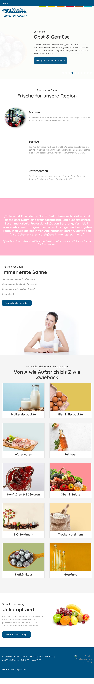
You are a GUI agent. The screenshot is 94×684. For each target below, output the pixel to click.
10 (91, 73)
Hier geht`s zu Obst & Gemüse (50, 60)
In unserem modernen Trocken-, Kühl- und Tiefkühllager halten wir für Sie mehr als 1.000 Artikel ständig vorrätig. (59, 116)
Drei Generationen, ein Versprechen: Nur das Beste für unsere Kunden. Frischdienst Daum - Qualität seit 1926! (57, 174)
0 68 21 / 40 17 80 (33, 660)
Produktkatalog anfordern (17, 303)
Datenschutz (8, 669)
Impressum (21, 669)
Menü (5, 3)
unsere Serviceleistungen (16, 634)
